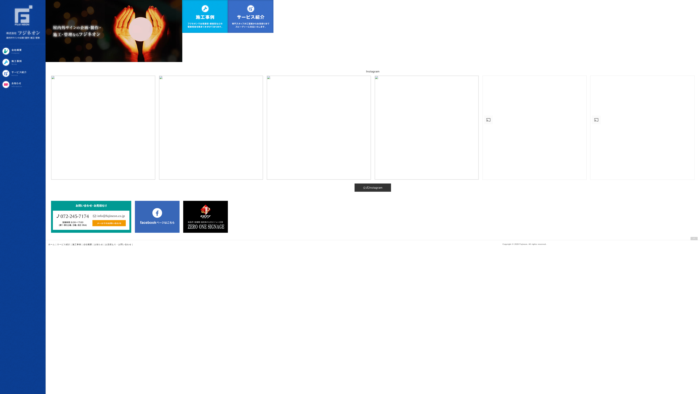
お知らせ (23, 84)
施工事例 (23, 62)
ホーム (51, 244)
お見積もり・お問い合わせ (118, 244)
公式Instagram (373, 187)
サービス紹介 (23, 73)
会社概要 (23, 51)
